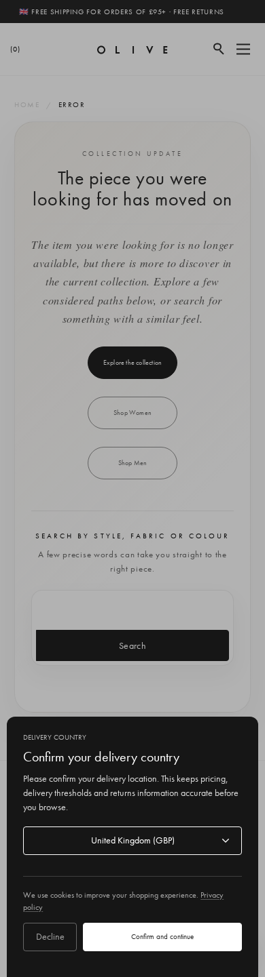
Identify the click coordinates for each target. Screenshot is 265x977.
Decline (50, 936)
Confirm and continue (162, 936)
